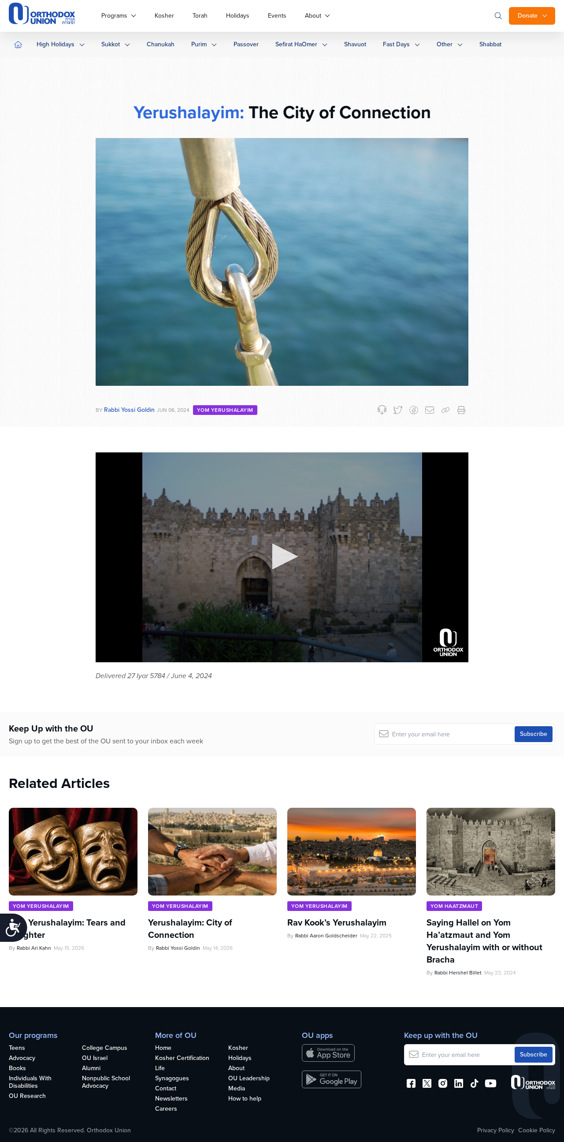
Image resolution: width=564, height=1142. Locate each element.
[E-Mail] (430, 410)
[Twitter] (398, 410)
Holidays (237, 15)
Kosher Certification (182, 1058)
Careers (166, 1109)
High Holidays (55, 44)
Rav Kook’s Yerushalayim (336, 922)
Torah (200, 15)
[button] (282, 556)
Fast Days (396, 44)
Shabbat (490, 44)
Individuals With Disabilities (30, 1082)
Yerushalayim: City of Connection (190, 928)
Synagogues (172, 1079)
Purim (199, 44)
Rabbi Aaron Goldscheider (326, 936)
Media (236, 1089)
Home (163, 1048)
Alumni (91, 1068)
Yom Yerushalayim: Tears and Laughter (67, 928)
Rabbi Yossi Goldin (129, 409)
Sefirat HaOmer (296, 44)
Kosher (164, 15)
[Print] (461, 410)
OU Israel (95, 1058)
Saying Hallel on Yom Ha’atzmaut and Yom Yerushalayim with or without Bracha (484, 941)
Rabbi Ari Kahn (34, 948)
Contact (165, 1089)
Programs (114, 15)
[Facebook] (414, 410)
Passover (246, 44)
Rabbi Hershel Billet (458, 973)
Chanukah (160, 44)
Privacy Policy (495, 1130)
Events (277, 15)
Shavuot (355, 44)
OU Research (27, 1096)
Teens (17, 1048)
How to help (244, 1099)
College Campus (104, 1048)
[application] (282, 557)
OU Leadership (249, 1079)
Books (17, 1068)
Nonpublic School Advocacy (106, 1082)
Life (160, 1068)
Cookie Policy (536, 1130)
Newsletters (171, 1099)
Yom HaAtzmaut (454, 906)
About (313, 15)
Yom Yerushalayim (225, 410)
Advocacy (22, 1058)
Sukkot (110, 44)
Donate (528, 15)
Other (445, 44)
